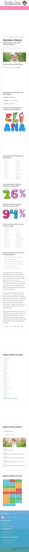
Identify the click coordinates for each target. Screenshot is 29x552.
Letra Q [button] (12, 495)
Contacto (5, 524)
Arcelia (7, 228)
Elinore (18, 176)
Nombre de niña (14, 37)
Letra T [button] (12, 498)
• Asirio (4, 371)
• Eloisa (5, 452)
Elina (6, 174)
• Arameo (5, 366)
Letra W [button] (12, 501)
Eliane (6, 162)
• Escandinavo (6, 397)
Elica (18, 165)
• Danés (5, 392)
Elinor (6, 176)
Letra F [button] (19, 484)
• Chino (4, 384)
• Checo (5, 381)
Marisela (7, 235)
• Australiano (6, 373)
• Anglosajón (6, 363)
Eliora (6, 178)
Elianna (19, 162)
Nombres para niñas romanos (14, 261)
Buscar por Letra (7, 534)
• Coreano (5, 389)
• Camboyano (6, 377)
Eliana (18, 160)
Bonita (7, 247)
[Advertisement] (14, 21)
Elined (18, 174)
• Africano (5, 360)
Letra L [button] (19, 490)
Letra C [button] (19, 481)
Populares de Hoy (8, 431)
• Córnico (5, 390)
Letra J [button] (6, 490)
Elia (6, 160)
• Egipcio (5, 395)
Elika (6, 171)
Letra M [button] (6, 492)
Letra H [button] (12, 487)
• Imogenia (5, 460)
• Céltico (5, 379)
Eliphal (18, 178)
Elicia (6, 167)
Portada (5, 37)
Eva (6, 237)
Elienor (18, 169)
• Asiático (5, 369)
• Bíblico (5, 376)
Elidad (7, 169)
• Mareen (5, 448)
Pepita (7, 231)
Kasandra (8, 240)
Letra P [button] (6, 495)
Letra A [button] (6, 481)
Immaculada (20, 240)
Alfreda (7, 244)
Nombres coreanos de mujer (13, 257)
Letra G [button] (6, 487)
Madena (19, 247)
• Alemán (5, 361)
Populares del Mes (8, 434)
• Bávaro (5, 374)
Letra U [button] (19, 498)
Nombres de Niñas (5, 548)
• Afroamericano (7, 358)
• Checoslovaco (6, 382)
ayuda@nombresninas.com (13, 517)
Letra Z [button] (12, 504)
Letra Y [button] (6, 504)
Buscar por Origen (8, 532)
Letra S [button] (6, 498)
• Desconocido (6, 394)
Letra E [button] (12, 484)
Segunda (19, 244)
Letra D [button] (6, 484)
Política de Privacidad (9, 540)
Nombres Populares (8, 526)
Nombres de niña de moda (13, 268)
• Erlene (5, 464)
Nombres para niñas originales (14, 264)
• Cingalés (5, 385)
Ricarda (19, 235)
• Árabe (5, 365)
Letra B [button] (12, 481)
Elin (17, 171)
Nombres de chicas (11, 266)
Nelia (18, 228)
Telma (6, 233)
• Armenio (5, 368)
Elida (18, 167)
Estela (7, 242)
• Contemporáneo (7, 387)
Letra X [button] (19, 501)
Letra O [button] (19, 492)
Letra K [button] (12, 490)
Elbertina (19, 237)
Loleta (18, 233)
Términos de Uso (7, 542)
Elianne (7, 165)
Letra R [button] (19, 495)
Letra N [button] (13, 492)
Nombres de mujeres (11, 259)
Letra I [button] (18, 487)
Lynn (18, 231)
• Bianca (5, 456)
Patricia (19, 242)
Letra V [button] (6, 501)
